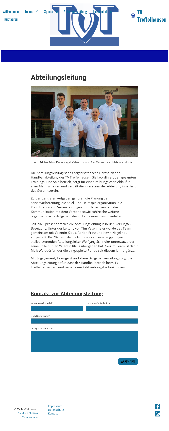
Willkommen (11, 11)
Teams (29, 11)
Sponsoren (51, 11)
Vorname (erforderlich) (42, 303)
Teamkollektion (103, 11)
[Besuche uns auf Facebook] (157, 407)
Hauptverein (10, 19)
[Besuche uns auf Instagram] (157, 414)
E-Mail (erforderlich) (40, 315)
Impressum (55, 406)
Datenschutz (56, 410)
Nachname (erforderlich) (98, 303)
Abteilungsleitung (75, 11)
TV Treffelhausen (152, 15)
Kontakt (53, 413)
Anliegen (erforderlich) (41, 328)
